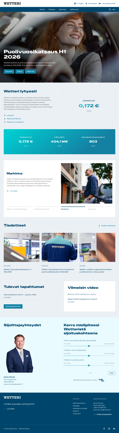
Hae (113, 9)
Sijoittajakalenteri (13, 306)
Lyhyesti (10, 115)
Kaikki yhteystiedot (104, 414)
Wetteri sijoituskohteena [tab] (17, 209)
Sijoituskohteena (14, 119)
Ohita (112, 373)
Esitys (19, 71)
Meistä (42, 9)
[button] (21, 253)
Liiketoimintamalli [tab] (41, 209)
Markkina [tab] (65, 209)
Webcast (30, 71)
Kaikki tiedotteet (108, 226)
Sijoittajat (62, 9)
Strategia (76, 406)
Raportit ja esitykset (15, 122)
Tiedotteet (77, 413)
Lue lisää (13, 191)
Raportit (76, 411)
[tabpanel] (59, 183)
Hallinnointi (74, 9)
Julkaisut (51, 9)
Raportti (9, 71)
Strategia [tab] (92, 209)
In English (80, 3)
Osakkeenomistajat (80, 408)
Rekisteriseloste (24, 429)
